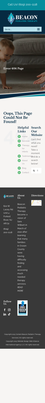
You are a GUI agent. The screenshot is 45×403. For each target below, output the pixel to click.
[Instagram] (9, 310)
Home (24, 136)
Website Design (23, 341)
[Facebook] (4, 310)
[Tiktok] (9, 314)
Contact (25, 172)
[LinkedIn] (4, 314)
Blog (24, 168)
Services (26, 141)
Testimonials (27, 156)
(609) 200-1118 (27, 4)
